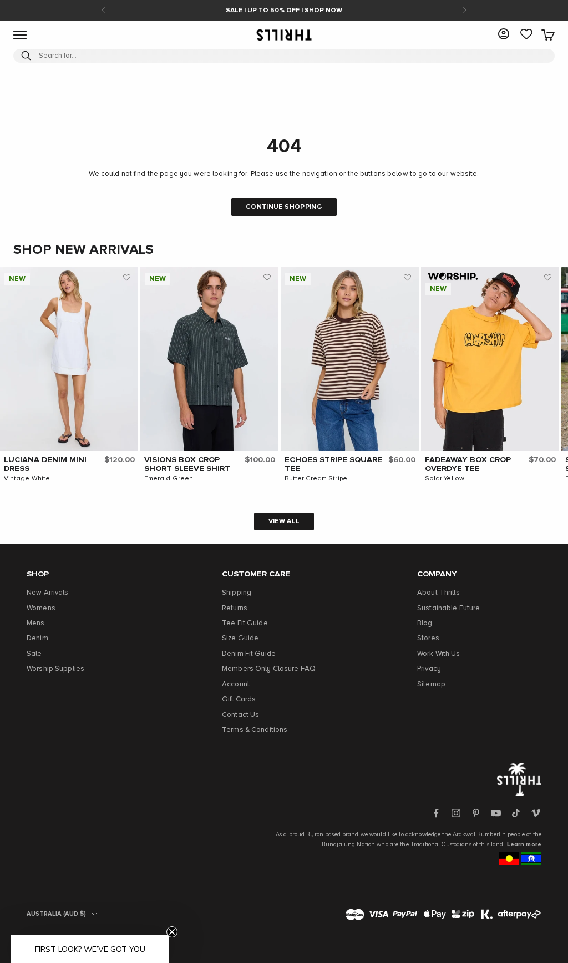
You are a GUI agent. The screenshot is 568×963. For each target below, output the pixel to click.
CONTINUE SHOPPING (284, 207)
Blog (425, 623)
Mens (36, 623)
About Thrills (438, 592)
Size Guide (240, 638)
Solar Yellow (445, 478)
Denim (37, 638)
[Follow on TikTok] (515, 813)
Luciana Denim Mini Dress (45, 464)
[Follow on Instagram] (456, 813)
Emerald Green (169, 478)
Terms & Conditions (254, 730)
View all (284, 521)
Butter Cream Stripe (316, 478)
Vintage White (27, 478)
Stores (428, 638)
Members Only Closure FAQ (269, 669)
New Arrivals (48, 592)
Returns (234, 608)
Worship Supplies (55, 669)
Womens (41, 608)
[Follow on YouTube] (495, 813)
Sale (34, 654)
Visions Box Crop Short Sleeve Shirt (187, 464)
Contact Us (240, 715)
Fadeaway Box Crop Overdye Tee (468, 464)
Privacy (429, 669)
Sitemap (431, 684)
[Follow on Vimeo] (535, 813)
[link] (526, 35)
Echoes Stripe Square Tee (333, 464)
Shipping (236, 592)
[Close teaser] (172, 931)
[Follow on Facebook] (436, 813)
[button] (127, 277)
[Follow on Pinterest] (475, 813)
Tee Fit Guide (245, 623)
